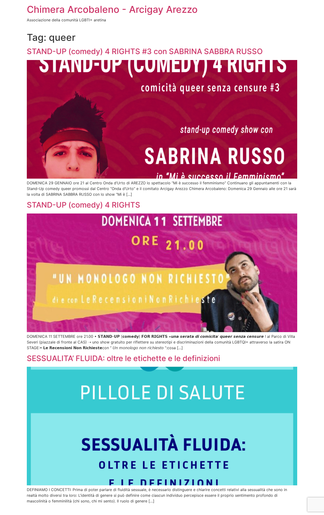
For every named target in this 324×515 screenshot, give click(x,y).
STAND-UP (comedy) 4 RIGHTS (83, 204)
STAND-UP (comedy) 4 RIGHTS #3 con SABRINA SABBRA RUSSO (145, 51)
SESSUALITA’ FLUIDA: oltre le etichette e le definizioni (123, 358)
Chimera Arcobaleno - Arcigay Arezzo (112, 9)
